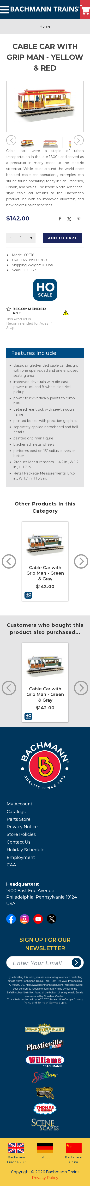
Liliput (45, 1157)
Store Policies (21, 834)
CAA (11, 865)
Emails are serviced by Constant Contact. (54, 994)
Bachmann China (73, 1159)
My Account (19, 804)
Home (45, 26)
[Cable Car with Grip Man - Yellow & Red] (45, 106)
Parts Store (18, 819)
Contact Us (18, 842)
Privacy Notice (22, 826)
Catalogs (16, 811)
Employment (21, 857)
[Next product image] (79, 140)
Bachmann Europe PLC (16, 1159)
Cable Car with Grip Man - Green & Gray (45, 573)
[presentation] (9, 561)
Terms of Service (48, 1002)
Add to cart (62, 238)
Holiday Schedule (25, 849)
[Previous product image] (11, 140)
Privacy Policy (45, 1177)
